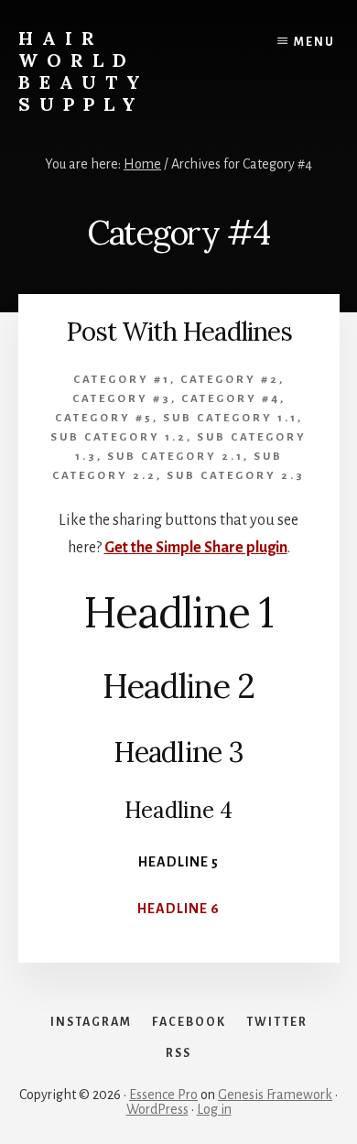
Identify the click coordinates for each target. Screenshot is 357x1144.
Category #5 (104, 418)
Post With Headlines (179, 331)
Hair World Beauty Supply (83, 71)
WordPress (157, 1109)
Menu (314, 42)
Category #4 (230, 399)
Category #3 (121, 399)
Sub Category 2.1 (175, 457)
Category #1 (121, 380)
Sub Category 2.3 (236, 476)
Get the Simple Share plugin (195, 547)
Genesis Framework (275, 1094)
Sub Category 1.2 (118, 437)
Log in (214, 1109)
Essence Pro (163, 1094)
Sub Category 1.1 (230, 418)
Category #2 (229, 380)
